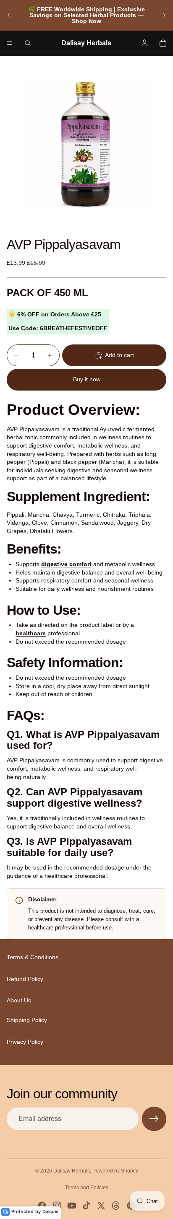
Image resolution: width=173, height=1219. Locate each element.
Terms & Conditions (32, 957)
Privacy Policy (25, 1041)
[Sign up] (154, 1119)
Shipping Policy (27, 1020)
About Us (19, 1000)
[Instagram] (57, 1206)
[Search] (27, 43)
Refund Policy (25, 979)
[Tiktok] (86, 1206)
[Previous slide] (9, 15)
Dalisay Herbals (71, 1171)
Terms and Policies (86, 1188)
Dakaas (50, 1211)
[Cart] (163, 43)
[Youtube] (72, 1206)
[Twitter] (101, 1206)
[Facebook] (42, 1206)
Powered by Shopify (115, 1171)
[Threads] (116, 1206)
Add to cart (119, 355)
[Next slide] (164, 15)
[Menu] (9, 43)
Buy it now (86, 379)
